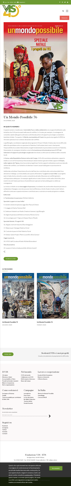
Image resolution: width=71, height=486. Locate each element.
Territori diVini (28, 401)
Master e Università (43, 377)
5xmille (4, 395)
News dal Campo (26, 381)
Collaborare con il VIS (27, 377)
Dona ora (64, 18)
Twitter (4, 429)
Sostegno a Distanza (8, 393)
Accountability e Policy (8, 379)
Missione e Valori (7, 377)
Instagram (5, 427)
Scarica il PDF (11, 258)
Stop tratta (27, 395)
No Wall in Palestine (29, 399)
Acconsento (56, 468)
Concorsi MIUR (42, 397)
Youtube (4, 431)
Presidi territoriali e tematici (10, 381)
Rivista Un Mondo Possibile (46, 393)
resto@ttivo (27, 393)
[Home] (11, 10)
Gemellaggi (41, 395)
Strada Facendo (28, 403)
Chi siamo (5, 375)
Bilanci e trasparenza (8, 383)
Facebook (5, 426)
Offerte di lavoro (42, 379)
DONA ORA (5, 399)
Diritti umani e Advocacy (28, 379)
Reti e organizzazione (8, 385)
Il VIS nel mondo (25, 375)
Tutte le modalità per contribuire (11, 397)
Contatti (4, 433)
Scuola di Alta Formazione (45, 375)
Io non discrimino (29, 397)
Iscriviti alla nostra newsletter (9, 412)
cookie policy (28, 475)
